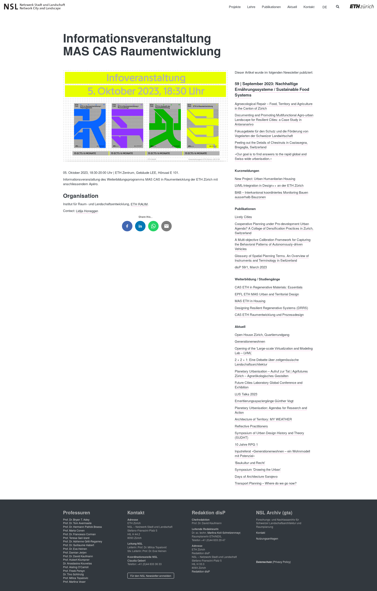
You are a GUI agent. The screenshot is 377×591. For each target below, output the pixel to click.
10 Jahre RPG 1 (246, 444)
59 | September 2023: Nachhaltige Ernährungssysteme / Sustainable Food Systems (272, 89)
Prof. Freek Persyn (74, 570)
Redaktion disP (201, 571)
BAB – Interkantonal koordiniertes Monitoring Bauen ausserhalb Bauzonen (271, 194)
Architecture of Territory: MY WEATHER (263, 419)
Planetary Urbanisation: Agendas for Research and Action (271, 409)
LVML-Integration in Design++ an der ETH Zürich (269, 185)
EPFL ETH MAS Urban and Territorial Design (267, 293)
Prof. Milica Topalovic (75, 578)
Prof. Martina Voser (74, 581)
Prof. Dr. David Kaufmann (78, 556)
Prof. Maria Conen (74, 530)
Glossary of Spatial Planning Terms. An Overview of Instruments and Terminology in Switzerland (272, 257)
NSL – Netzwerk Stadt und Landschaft (36, 7)
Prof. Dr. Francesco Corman (79, 534)
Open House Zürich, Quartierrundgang (262, 334)
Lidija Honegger (87, 210)
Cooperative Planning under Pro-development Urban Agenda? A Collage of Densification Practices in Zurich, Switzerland (274, 228)
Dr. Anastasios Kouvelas (77, 563)
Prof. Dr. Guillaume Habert (78, 545)
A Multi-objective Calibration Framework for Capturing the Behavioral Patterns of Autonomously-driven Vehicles (272, 244)
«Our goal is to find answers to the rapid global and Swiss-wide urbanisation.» (271, 156)
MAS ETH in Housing (250, 300)
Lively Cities (243, 216)
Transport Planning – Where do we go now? (265, 483)
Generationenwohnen (250, 341)
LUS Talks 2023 (246, 393)
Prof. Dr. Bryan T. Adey (76, 519)
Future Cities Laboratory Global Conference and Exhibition (268, 384)
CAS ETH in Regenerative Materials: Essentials (269, 287)
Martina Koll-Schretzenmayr (223, 532)
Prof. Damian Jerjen (75, 552)
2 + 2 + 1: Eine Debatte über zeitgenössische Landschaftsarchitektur (267, 361)
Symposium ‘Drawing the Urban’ (258, 469)
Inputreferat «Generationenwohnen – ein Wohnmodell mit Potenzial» (272, 453)
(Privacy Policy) (273, 562)
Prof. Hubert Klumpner (76, 559)
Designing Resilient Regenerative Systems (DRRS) (271, 307)
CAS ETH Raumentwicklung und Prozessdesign (269, 314)
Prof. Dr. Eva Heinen (75, 548)
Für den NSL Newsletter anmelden (150, 575)
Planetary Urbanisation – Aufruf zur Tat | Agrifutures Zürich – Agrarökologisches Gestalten (271, 373)
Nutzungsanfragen (267, 538)
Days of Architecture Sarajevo (256, 476)
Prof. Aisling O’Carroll (76, 567)
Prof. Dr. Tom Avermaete (77, 523)
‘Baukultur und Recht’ (250, 462)
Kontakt (260, 532)
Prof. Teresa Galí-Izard (76, 538)
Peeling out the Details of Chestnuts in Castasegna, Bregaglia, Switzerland (271, 144)
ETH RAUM (139, 204)
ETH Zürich (358, 6)
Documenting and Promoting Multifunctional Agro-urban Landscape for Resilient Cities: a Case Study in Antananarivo (274, 119)
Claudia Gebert (136, 560)
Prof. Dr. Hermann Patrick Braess (82, 526)
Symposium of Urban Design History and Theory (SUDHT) (269, 435)
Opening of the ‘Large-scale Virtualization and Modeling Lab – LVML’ (274, 350)
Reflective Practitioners (251, 425)
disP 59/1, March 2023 (251, 267)
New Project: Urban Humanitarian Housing (265, 178)
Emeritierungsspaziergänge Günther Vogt (264, 400)
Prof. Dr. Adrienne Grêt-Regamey (82, 541)
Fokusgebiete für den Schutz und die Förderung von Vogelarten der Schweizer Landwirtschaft (271, 133)
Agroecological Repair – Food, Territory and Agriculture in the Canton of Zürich (273, 105)
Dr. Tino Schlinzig (73, 574)
